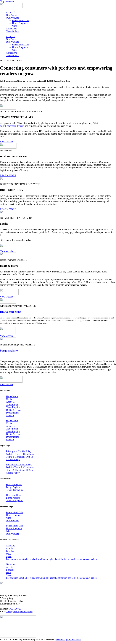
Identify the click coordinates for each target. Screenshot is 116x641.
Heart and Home (14, 484)
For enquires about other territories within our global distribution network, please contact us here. (52, 559)
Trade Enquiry (13, 407)
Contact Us (11, 28)
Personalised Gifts (20, 20)
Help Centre (12, 396)
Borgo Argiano (13, 487)
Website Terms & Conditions (20, 454)
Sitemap (10, 415)
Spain (8, 556)
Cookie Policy (13, 459)
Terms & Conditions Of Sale (19, 456)
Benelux (10, 551)
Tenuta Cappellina (14, 490)
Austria (9, 548)
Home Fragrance (20, 23)
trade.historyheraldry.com (12, 126)
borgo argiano (9, 350)
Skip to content (7, 1)
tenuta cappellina (10, 311)
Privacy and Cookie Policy (19, 451)
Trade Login (12, 404)
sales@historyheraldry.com (19, 611)
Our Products (12, 17)
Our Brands (11, 15)
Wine (14, 26)
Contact (9, 399)
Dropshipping (12, 412)
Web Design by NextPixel (68, 639)
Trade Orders (12, 31)
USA (8, 553)
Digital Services (13, 410)
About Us (10, 12)
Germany (10, 545)
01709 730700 (14, 609)
